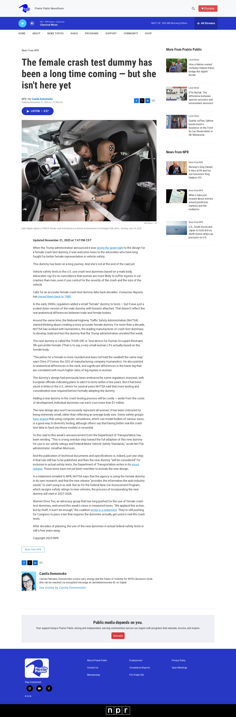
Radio (74, 33)
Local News (194, 59)
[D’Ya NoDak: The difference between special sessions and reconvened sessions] (176, 94)
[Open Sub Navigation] (28, 33)
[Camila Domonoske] (29, 581)
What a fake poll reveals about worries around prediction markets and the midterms (201, 202)
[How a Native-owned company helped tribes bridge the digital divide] (176, 65)
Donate (209, 8)
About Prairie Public (97, 660)
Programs (92, 33)
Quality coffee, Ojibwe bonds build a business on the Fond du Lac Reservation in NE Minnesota (201, 127)
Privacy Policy (179, 660)
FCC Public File (136, 675)
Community (131, 33)
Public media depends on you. (118, 622)
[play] (22, 23)
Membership (93, 675)
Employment (135, 660)
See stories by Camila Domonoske (62, 587)
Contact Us (92, 667)
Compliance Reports (139, 667)
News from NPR (30, 50)
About (36, 33)
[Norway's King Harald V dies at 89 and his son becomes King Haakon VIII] (176, 168)
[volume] (32, 23)
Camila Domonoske (42, 99)
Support (111, 33)
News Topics (55, 33)
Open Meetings (179, 667)
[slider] (37, 23)
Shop (148, 33)
